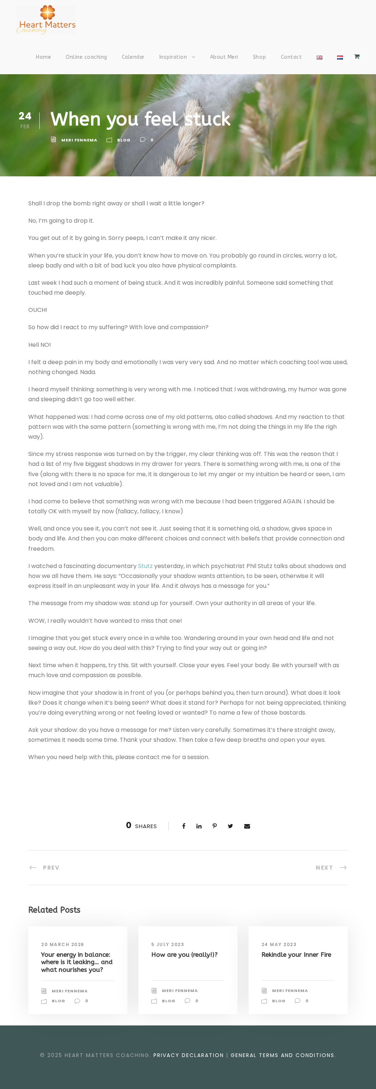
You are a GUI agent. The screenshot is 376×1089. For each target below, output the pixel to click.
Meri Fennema (79, 140)
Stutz (145, 566)
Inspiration (173, 57)
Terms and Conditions (283, 1055)
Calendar (133, 57)
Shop (259, 57)
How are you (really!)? (184, 954)
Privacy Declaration (188, 1055)
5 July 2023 (168, 944)
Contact (291, 57)
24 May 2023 (279, 944)
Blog (124, 140)
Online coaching (86, 57)
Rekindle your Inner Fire (296, 954)
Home (43, 57)
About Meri (224, 57)
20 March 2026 (62, 944)
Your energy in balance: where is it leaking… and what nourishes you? (77, 962)
